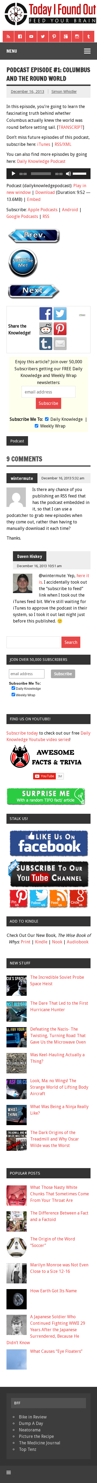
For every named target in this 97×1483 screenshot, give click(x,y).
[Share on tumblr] (45, 343)
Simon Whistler (64, 91)
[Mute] (68, 173)
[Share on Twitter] (60, 313)
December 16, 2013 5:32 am (62, 478)
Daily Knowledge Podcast (41, 161)
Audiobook (77, 941)
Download (45, 192)
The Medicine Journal (39, 1442)
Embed (34, 199)
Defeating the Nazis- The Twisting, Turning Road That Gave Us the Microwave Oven (58, 1036)
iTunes (43, 144)
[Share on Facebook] (45, 313)
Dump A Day (31, 1423)
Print (25, 941)
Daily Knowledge (66, 419)
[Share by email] (60, 343)
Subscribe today (22, 733)
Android (70, 209)
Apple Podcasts (42, 209)
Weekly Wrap (52, 426)
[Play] (13, 173)
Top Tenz (27, 1449)
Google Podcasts (22, 216)
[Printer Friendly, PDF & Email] (83, 315)
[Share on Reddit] (45, 328)
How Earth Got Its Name (53, 1290)
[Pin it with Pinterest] (60, 328)
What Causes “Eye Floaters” (56, 1351)
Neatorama (29, 1429)
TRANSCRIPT (70, 127)
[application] (48, 173)
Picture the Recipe (36, 1436)
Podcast (17, 441)
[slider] (80, 173)
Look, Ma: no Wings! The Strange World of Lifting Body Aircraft (59, 1087)
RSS (46, 216)
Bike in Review (33, 1417)
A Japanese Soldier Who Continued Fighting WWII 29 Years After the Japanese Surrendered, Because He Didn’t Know (45, 1329)
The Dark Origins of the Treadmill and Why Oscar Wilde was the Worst (54, 1139)
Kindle (41, 941)
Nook (57, 941)
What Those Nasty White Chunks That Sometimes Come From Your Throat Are (59, 1194)
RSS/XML (63, 144)
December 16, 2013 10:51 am (39, 566)
